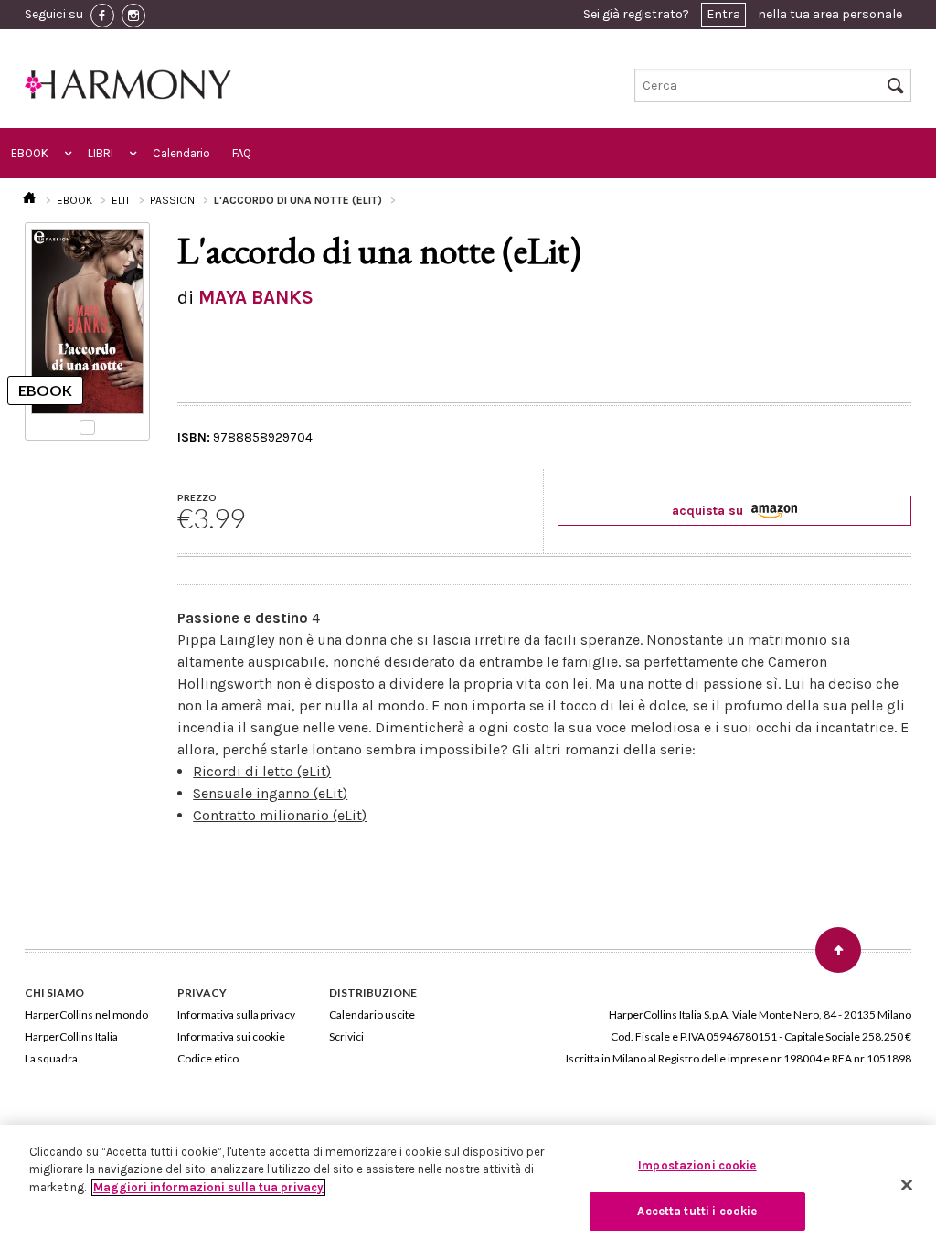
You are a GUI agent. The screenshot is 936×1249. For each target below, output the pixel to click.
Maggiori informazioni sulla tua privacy (208, 1187)
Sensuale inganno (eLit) (270, 793)
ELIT (121, 200)
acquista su (709, 510)
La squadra (51, 1058)
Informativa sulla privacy (236, 1014)
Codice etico (208, 1058)
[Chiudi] (907, 1185)
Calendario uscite (372, 1014)
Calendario (181, 153)
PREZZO (197, 497)
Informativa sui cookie (231, 1036)
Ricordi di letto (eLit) (262, 771)
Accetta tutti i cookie (697, 1211)
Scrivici (346, 1036)
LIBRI (100, 153)
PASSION (172, 200)
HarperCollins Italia (71, 1036)
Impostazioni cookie (697, 1165)
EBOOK (29, 153)
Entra (723, 14)
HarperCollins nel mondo (86, 1014)
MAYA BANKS (256, 297)
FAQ (241, 153)
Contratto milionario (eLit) (280, 815)
